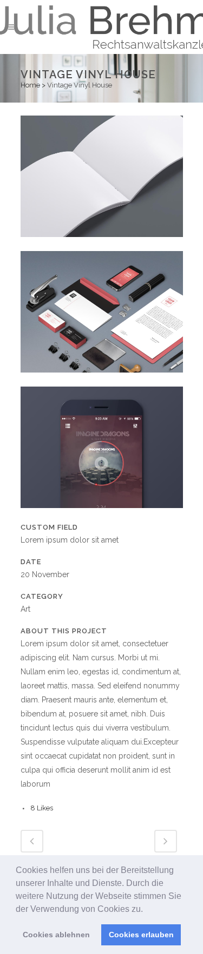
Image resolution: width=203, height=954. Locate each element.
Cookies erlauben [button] (141, 934)
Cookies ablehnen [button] (56, 934)
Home (30, 85)
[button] (146, 909)
